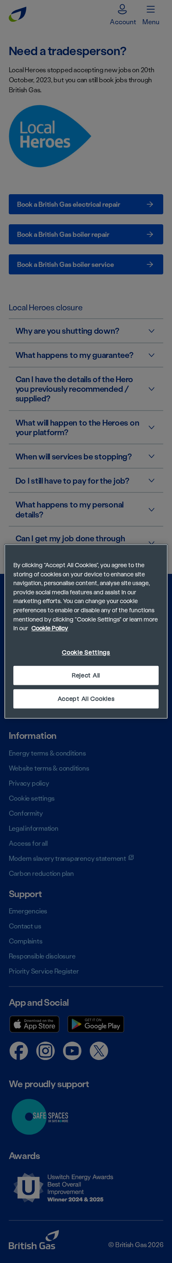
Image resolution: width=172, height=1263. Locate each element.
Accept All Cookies (86, 699)
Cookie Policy (49, 628)
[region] (85, 631)
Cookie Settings (86, 652)
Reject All (86, 675)
